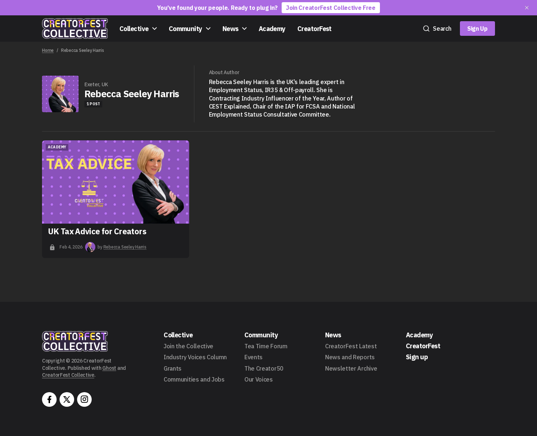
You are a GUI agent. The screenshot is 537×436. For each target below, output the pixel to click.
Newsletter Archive (351, 368)
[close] (526, 7)
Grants (173, 368)
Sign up (417, 357)
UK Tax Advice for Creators (97, 231)
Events (253, 357)
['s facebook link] (49, 399)
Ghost (109, 368)
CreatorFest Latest (351, 346)
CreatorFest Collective (68, 375)
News (230, 28)
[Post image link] (115, 182)
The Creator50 (263, 368)
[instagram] (84, 399)
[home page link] (75, 28)
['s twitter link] (67, 399)
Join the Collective (188, 346)
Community (185, 28)
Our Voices (258, 379)
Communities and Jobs (194, 379)
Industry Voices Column (195, 357)
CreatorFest (314, 28)
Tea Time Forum (265, 346)
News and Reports (350, 357)
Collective (134, 28)
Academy (272, 28)
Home (48, 50)
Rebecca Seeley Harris (124, 247)
